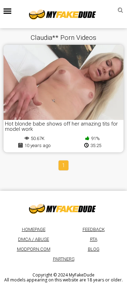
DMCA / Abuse (33, 239)
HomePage (34, 229)
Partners (63, 259)
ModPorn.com (33, 249)
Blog (93, 249)
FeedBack (94, 229)
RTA (93, 239)
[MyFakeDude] (63, 14)
